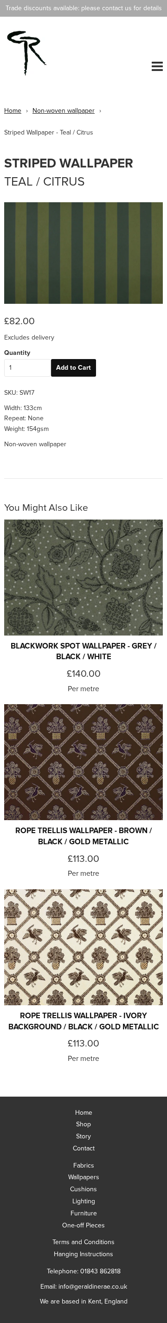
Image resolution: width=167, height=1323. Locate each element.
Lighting (83, 1201)
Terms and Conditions (83, 1242)
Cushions (83, 1189)
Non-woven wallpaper (63, 111)
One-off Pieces (83, 1225)
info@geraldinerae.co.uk (92, 1287)
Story (83, 1136)
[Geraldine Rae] (43, 53)
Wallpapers (83, 1177)
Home (12, 111)
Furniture (84, 1213)
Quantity (17, 353)
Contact (84, 1148)
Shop (83, 1124)
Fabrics (83, 1165)
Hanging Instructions (83, 1254)
